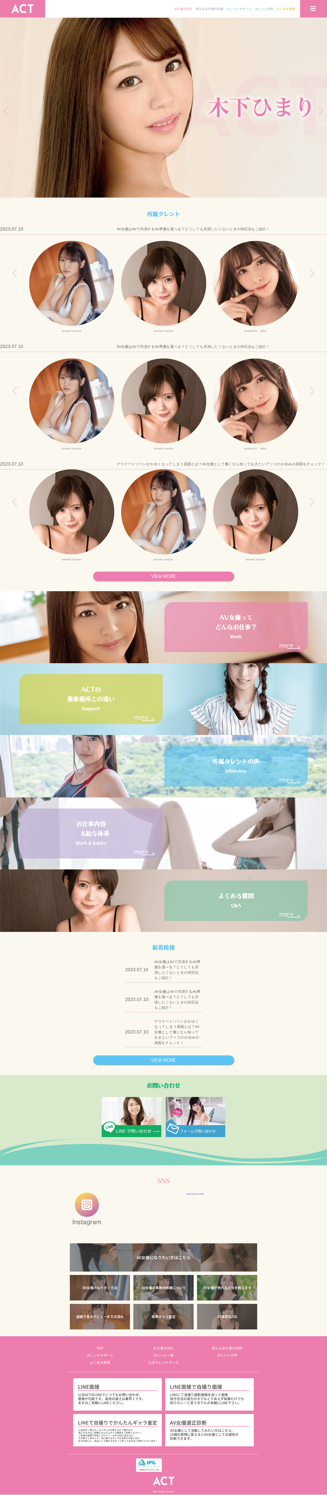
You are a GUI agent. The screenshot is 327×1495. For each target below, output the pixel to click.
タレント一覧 (163, 1355)
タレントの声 (264, 8)
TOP (100, 1348)
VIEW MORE (163, 576)
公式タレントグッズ (163, 1362)
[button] (163, 1257)
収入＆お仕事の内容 (209, 8)
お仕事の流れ (183, 8)
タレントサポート (239, 8)
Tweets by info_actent (195, 1194)
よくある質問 (286, 8)
